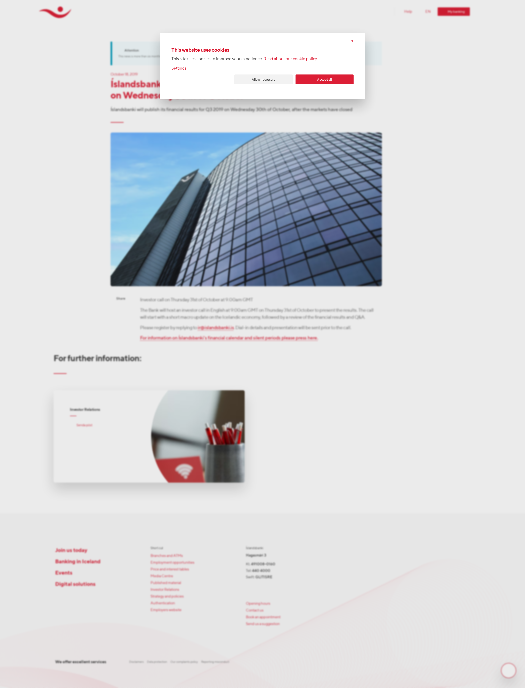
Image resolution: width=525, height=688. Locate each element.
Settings (179, 68)
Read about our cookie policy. (291, 58)
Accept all (324, 79)
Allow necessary (263, 79)
